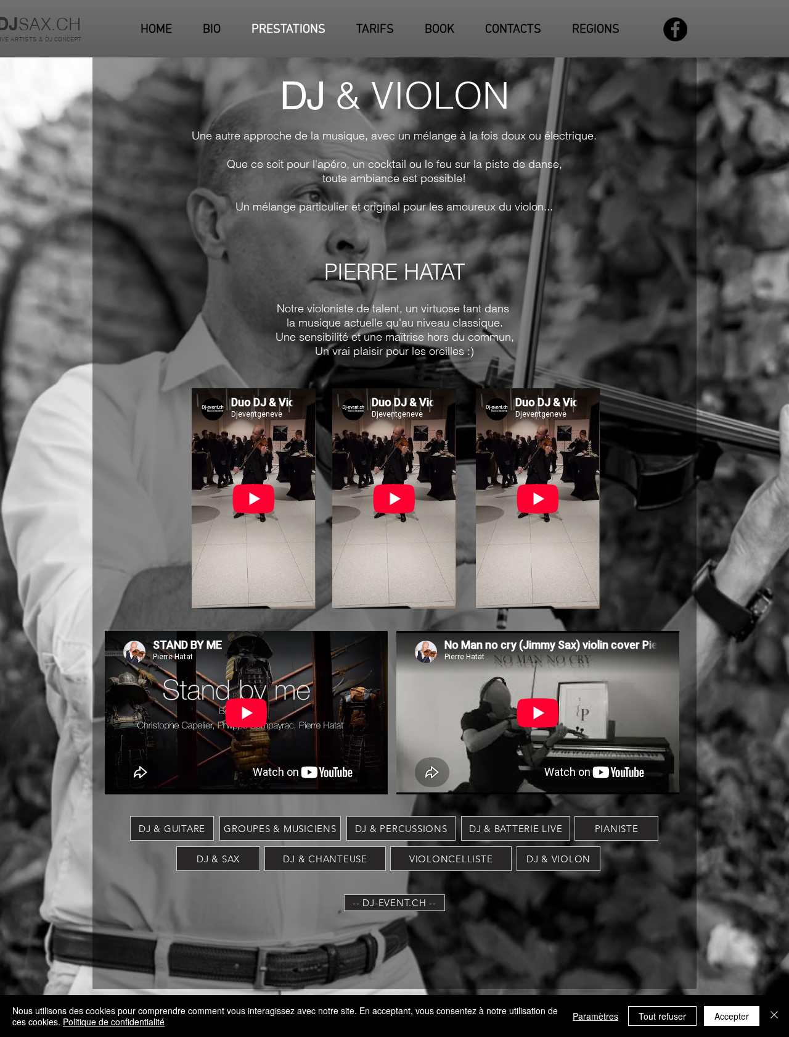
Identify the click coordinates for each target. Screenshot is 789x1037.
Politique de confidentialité (114, 1021)
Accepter (731, 1016)
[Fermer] (774, 1016)
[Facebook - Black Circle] (675, 29)
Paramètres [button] (595, 1016)
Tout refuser (662, 1016)
